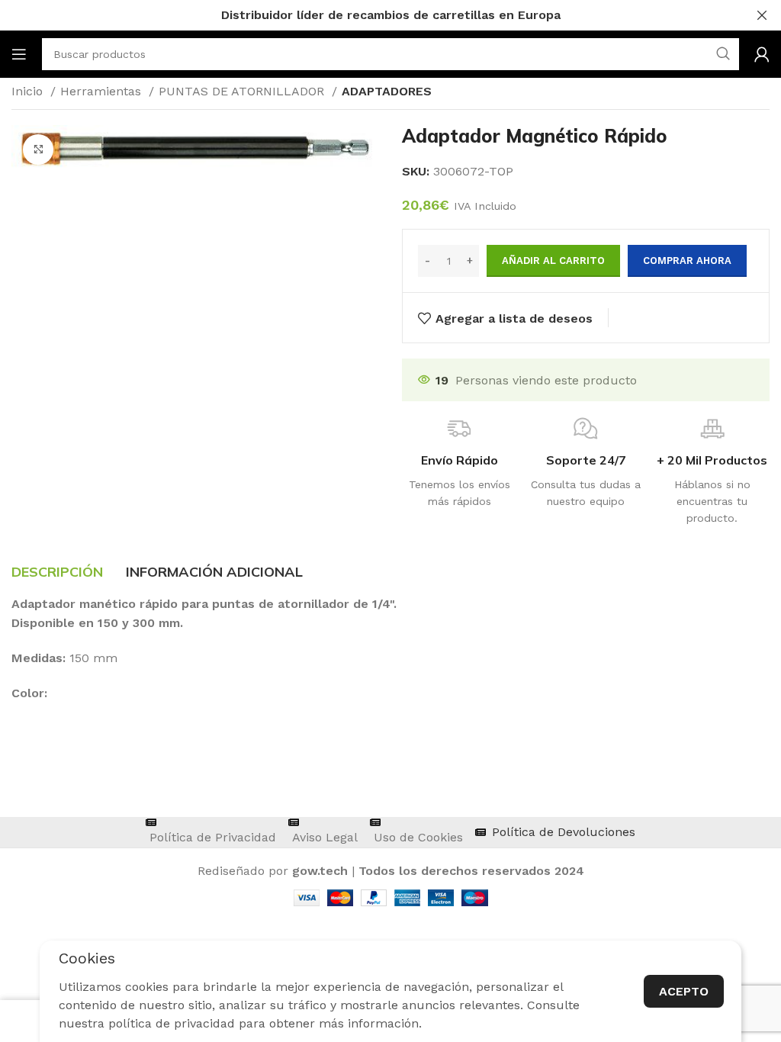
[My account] (762, 54)
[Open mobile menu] (19, 54)
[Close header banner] (762, 15)
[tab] (57, 572)
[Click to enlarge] (38, 149)
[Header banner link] (367, 15)
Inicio (29, 91)
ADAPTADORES (387, 91)
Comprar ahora (687, 260)
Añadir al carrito (553, 260)
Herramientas (102, 91)
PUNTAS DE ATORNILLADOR (243, 91)
